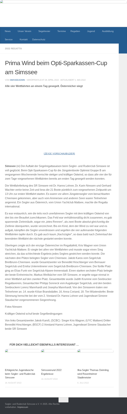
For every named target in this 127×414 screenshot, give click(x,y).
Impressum (22, 407)
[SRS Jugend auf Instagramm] (119, 406)
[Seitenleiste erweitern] (123, 49)
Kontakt (24, 39)
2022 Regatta (13, 48)
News (8, 31)
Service (9, 39)
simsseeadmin (17, 80)
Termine (61, 31)
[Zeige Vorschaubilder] (59, 153)
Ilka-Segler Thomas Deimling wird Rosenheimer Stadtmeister (93, 374)
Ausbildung (108, 31)
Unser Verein (24, 31)
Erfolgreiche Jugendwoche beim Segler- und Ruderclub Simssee (20, 374)
